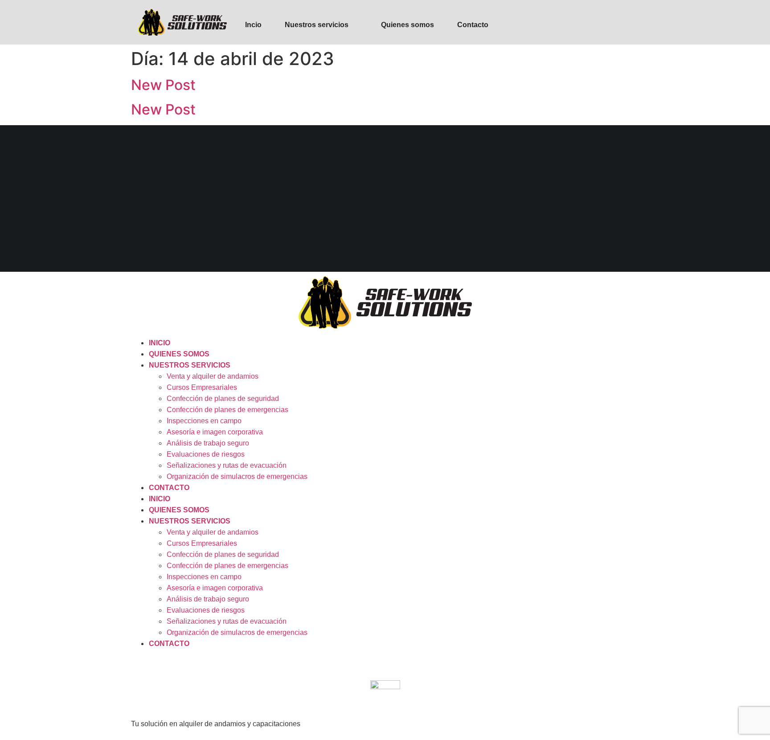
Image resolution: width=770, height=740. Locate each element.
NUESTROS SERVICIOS (189, 365)
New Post (163, 85)
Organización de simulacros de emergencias (237, 476)
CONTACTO (169, 487)
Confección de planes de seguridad (223, 398)
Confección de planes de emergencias (227, 409)
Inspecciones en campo (204, 421)
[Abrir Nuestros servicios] (354, 25)
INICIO (159, 343)
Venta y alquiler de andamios (212, 376)
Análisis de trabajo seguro (208, 443)
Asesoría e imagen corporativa (215, 432)
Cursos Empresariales (202, 387)
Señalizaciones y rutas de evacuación (227, 465)
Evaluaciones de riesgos (206, 454)
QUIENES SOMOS (179, 354)
